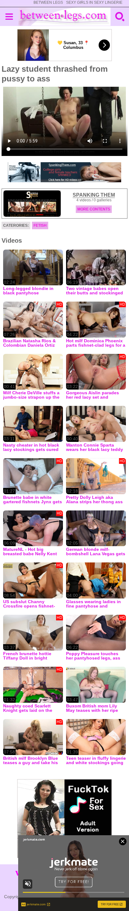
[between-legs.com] (64, 17)
